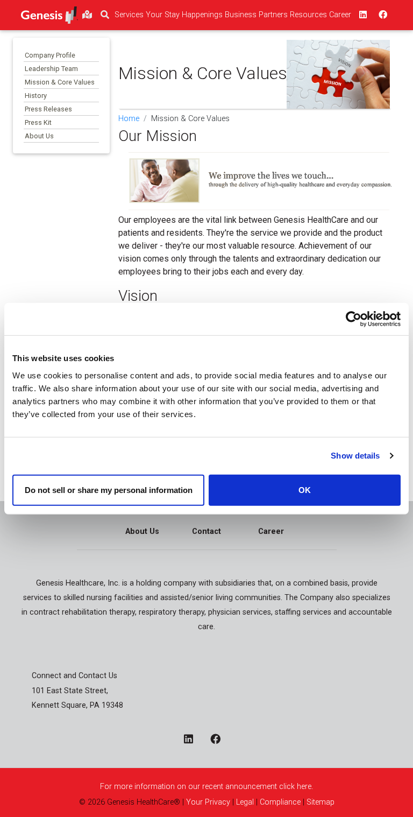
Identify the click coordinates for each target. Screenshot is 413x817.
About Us (39, 136)
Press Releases (48, 109)
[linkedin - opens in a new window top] (362, 15)
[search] (104, 15)
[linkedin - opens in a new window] (193, 740)
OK (304, 489)
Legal (245, 802)
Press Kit (38, 122)
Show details (355, 455)
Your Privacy (208, 802)
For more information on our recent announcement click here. (206, 786)
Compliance (280, 802)
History (36, 95)
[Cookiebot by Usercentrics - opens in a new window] (354, 319)
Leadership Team (51, 69)
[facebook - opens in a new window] (219, 740)
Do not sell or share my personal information (109, 489)
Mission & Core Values (60, 82)
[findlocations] (87, 15)
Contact (206, 531)
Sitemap (320, 802)
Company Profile (50, 55)
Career (271, 531)
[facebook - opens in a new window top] (382, 15)
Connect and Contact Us (74, 675)
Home (128, 118)
